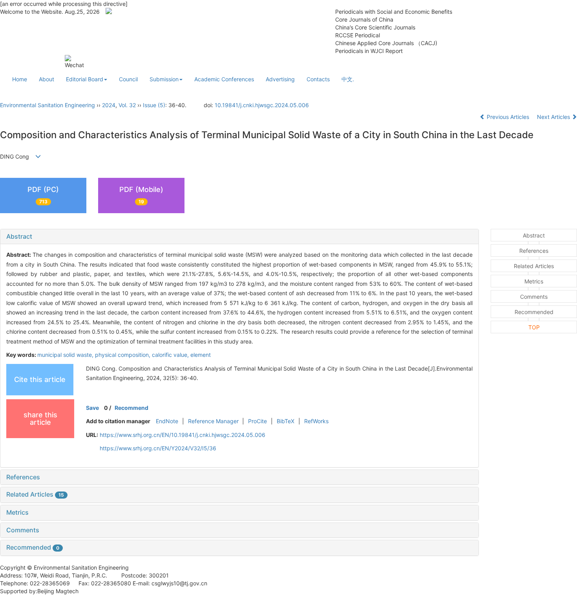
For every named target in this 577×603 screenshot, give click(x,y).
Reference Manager (213, 421)
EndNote (167, 421)
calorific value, (171, 354)
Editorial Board (84, 79)
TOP (534, 327)
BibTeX (285, 421)
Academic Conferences (224, 79)
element (200, 354)
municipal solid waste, (66, 354)
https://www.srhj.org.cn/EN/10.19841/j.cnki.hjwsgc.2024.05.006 (182, 434)
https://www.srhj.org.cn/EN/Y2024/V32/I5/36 (158, 448)
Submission (164, 79)
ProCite (257, 421)
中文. (347, 79)
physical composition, (123, 354)
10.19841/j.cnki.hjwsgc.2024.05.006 (262, 105)
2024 (108, 105)
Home (19, 79)
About (46, 79)
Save (92, 407)
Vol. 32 (127, 105)
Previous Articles (508, 116)
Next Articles (554, 116)
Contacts (318, 79)
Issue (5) (154, 105)
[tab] (239, 236)
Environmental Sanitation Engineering (47, 105)
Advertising (280, 79)
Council (128, 79)
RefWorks (316, 421)
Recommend (131, 407)
